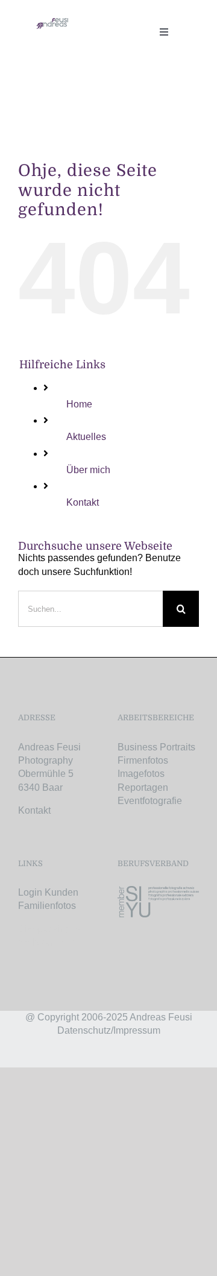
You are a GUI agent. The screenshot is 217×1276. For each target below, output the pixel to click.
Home (79, 404)
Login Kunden (48, 892)
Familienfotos (47, 905)
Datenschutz (84, 1030)
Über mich (88, 470)
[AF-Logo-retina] (52, 22)
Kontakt (82, 502)
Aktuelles (86, 437)
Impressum (136, 1030)
